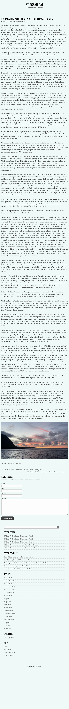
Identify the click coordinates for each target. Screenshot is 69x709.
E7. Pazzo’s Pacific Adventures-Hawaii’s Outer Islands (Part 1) (22, 470)
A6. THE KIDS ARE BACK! (22, 569)
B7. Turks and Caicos (26, 557)
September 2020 (9, 593)
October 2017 (8, 617)
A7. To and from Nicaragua (29, 566)
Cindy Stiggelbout (7, 21)
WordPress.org (9, 655)
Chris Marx (8, 569)
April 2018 (7, 605)
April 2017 (7, 625)
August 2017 (8, 622)
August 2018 (8, 599)
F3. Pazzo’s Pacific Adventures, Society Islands (19, 548)
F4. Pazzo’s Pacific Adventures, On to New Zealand (21, 545)
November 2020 (9, 590)
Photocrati (38, 666)
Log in (6, 647)
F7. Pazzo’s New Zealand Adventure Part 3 (18, 536)
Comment (4, 498)
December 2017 (9, 614)
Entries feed (8, 649)
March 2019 (8, 596)
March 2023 (8, 578)
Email (3, 488)
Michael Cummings (10, 566)
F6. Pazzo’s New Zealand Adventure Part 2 (18, 539)
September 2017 (9, 620)
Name (3, 483)
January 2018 (8, 611)
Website (4, 493)
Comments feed (9, 652)
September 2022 (9, 581)
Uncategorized (17, 463)
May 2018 (7, 602)
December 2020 (9, 587)
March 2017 (8, 628)
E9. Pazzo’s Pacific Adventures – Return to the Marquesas (47, 472)
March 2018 (8, 608)
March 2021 (8, 584)
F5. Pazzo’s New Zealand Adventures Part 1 (19, 542)
